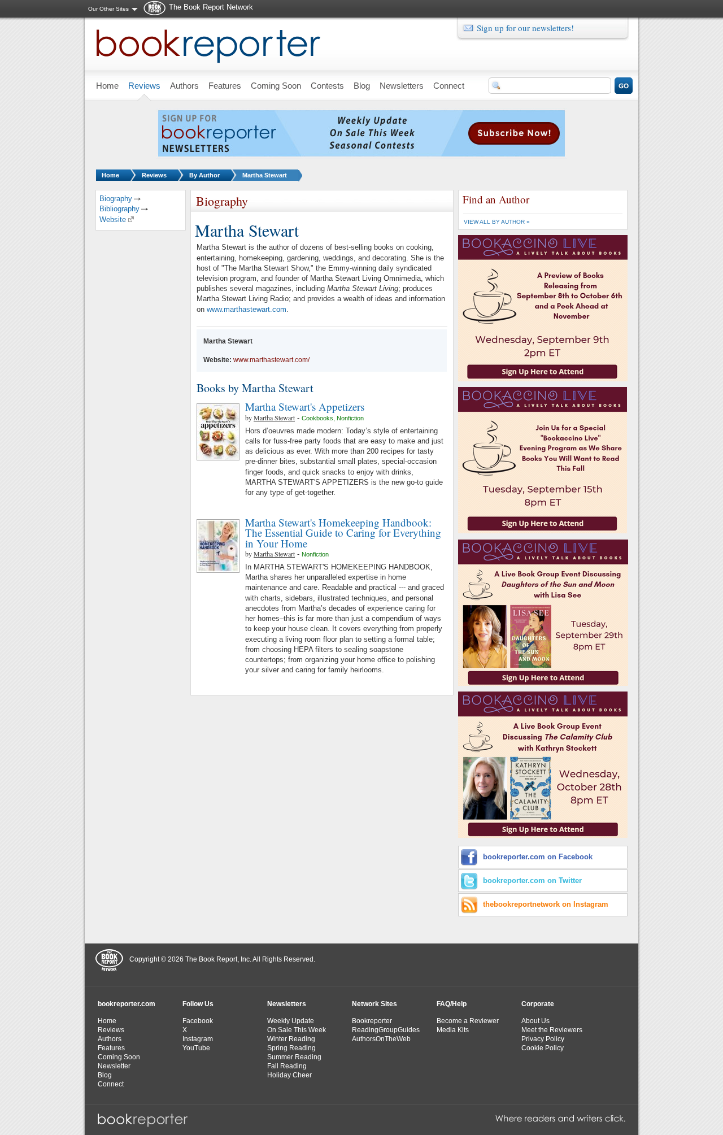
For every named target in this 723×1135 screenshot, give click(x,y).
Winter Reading (291, 1039)
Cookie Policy (542, 1048)
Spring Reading (291, 1048)
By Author (204, 175)
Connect (111, 1084)
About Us (535, 1020)
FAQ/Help (452, 1004)
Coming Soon (119, 1057)
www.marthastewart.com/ (271, 360)
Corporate (537, 1004)
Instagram (197, 1039)
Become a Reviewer (468, 1020)
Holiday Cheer (289, 1075)
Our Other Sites (108, 9)
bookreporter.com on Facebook (538, 857)
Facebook (197, 1020)
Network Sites (374, 1004)
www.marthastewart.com (246, 309)
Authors (109, 1039)
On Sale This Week (296, 1030)
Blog (105, 1075)
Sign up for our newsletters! (525, 27)
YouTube (196, 1048)
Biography (115, 198)
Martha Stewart (264, 175)
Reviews (154, 175)
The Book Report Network (211, 7)
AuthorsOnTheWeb (381, 1039)
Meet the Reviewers (551, 1030)
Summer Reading (294, 1057)
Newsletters (286, 1004)
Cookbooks (317, 418)
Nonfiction (350, 418)
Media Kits (453, 1030)
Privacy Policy (542, 1039)
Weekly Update (290, 1020)
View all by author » (497, 222)
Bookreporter (372, 1020)
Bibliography (119, 209)
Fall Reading (287, 1066)
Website (112, 219)
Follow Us (198, 1004)
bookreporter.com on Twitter (532, 880)
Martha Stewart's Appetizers (304, 406)
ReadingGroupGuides (386, 1030)
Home (110, 175)
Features (111, 1048)
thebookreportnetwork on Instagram (545, 904)
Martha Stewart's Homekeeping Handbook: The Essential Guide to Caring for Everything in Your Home (343, 532)
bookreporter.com (126, 1004)
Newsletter (114, 1066)
